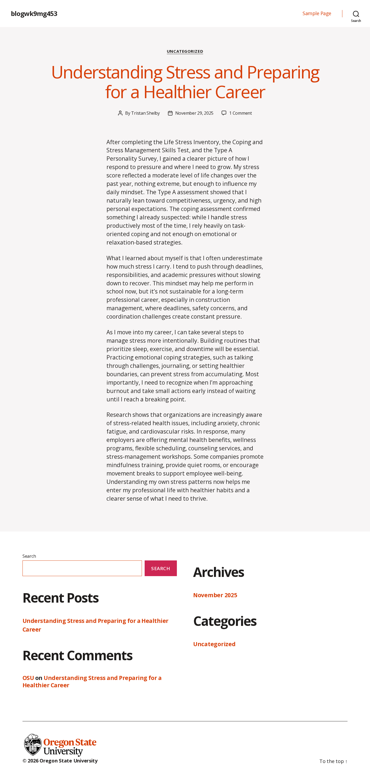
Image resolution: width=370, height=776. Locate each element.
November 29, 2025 (194, 113)
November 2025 (215, 595)
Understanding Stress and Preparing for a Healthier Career (185, 81)
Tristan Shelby (145, 113)
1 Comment (240, 113)
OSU (28, 678)
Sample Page (317, 13)
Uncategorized (185, 51)
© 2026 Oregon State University (60, 760)
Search (29, 556)
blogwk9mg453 (34, 13)
